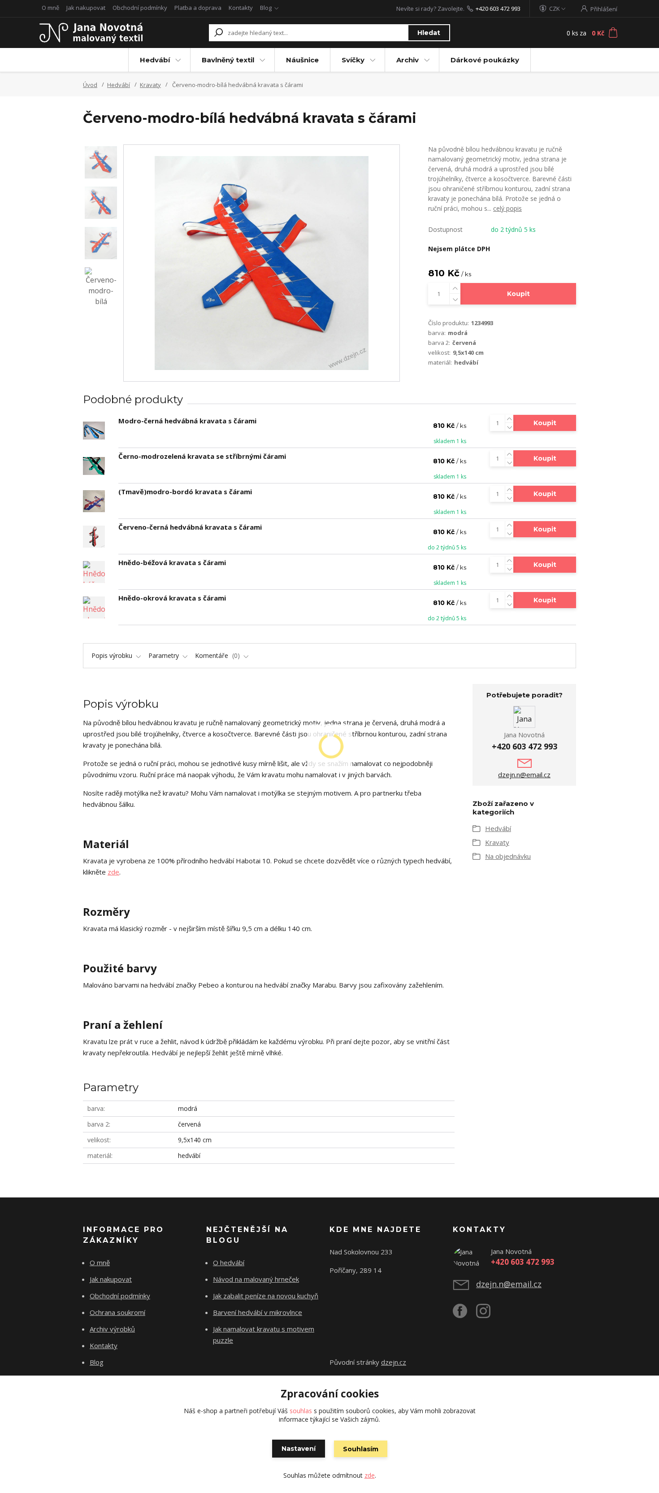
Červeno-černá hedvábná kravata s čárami (190, 526)
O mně (50, 8)
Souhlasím (360, 1449)
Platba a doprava (197, 8)
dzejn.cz (393, 1362)
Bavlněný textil (228, 60)
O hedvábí (228, 1262)
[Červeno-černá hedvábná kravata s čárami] (94, 537)
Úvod (90, 85)
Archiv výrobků (112, 1328)
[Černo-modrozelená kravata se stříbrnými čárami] (94, 466)
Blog (266, 8)
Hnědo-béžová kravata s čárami (172, 562)
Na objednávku (508, 856)
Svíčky (353, 60)
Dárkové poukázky (485, 60)
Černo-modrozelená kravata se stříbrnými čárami (202, 456)
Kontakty (241, 8)
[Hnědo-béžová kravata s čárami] (94, 572)
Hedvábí (155, 60)
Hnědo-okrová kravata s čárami (172, 597)
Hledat (428, 33)
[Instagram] (487, 1314)
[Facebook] (464, 1314)
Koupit (518, 294)
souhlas (301, 1410)
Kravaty (150, 85)
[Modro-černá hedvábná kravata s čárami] (94, 431)
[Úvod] (92, 33)
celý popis (507, 208)
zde (113, 871)
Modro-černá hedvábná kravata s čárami (187, 420)
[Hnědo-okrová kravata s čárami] (94, 607)
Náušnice (302, 60)
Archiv (407, 60)
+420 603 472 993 (498, 8)
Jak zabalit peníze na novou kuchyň (265, 1295)
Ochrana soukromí (117, 1312)
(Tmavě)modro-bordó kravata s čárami (185, 491)
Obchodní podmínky (140, 8)
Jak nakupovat (85, 8)
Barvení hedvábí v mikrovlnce (257, 1312)
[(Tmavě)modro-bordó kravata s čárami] (94, 501)
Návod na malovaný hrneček (256, 1279)
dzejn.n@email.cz (524, 774)
